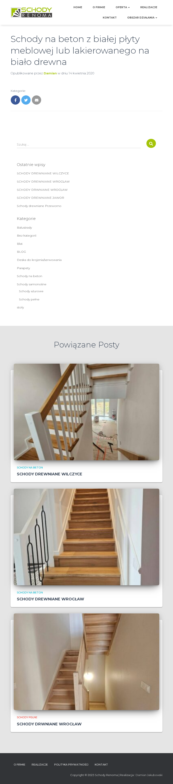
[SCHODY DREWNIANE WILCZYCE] (86, 412)
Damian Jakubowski (149, 775)
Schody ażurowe (31, 291)
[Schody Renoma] (31, 12)
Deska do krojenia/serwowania (39, 260)
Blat (20, 244)
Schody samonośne (31, 284)
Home (77, 7)
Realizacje (148, 7)
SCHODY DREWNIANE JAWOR (40, 198)
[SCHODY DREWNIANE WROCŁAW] (86, 536)
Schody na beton (29, 276)
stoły (20, 307)
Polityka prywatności (71, 764)
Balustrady (24, 227)
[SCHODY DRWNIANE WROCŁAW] (86, 661)
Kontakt (110, 17)
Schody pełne (29, 299)
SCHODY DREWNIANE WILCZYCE (43, 173)
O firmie (99, 7)
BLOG (21, 252)
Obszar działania (141, 17)
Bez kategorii (26, 235)
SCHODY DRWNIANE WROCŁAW (42, 190)
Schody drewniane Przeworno (39, 206)
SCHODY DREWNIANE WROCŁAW (43, 181)
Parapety (23, 268)
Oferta (122, 7)
